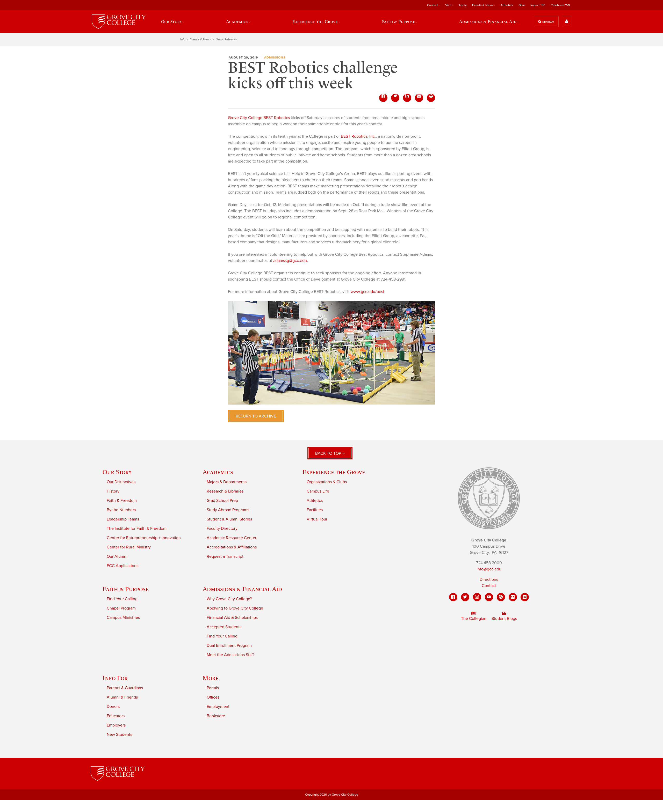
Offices (213, 697)
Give (521, 5)
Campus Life (318, 491)
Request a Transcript (225, 556)
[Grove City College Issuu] (501, 597)
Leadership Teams (123, 519)
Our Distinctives (121, 482)
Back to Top (328, 453)
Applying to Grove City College (235, 608)
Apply (463, 5)
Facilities (315, 509)
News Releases (226, 39)
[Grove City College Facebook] (453, 597)
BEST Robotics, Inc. (358, 136)
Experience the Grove (333, 471)
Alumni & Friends (122, 697)
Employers (116, 725)
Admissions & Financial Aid (242, 588)
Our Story (117, 471)
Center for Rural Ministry (129, 547)
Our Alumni (117, 556)
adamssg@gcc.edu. (290, 260)
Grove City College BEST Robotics (259, 117)
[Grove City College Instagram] (477, 597)
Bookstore (216, 715)
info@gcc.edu (489, 569)
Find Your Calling (122, 598)
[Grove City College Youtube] (489, 597)
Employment (218, 706)
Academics (218, 471)
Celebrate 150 (560, 5)
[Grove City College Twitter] (465, 597)
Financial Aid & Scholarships (232, 617)
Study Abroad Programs (228, 509)
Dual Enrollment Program (229, 645)
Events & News (200, 39)
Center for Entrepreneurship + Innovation (144, 537)
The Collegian (473, 618)
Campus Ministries (123, 617)
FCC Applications (122, 565)
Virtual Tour (317, 519)
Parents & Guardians (125, 688)
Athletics (507, 5)
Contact (489, 585)
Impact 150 (537, 5)
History (113, 491)
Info (182, 39)
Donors (113, 706)
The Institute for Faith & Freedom (137, 528)
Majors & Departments (227, 482)
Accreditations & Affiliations (232, 547)
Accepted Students (224, 626)
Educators (116, 715)
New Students (119, 734)
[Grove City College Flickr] (513, 597)
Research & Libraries (225, 491)
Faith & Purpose (126, 588)
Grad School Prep (222, 500)
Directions (489, 579)
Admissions (274, 57)
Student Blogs (504, 618)
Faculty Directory (222, 528)
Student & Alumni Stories (229, 519)
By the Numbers (121, 509)
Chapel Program (121, 608)
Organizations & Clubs (327, 482)
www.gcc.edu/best (367, 291)
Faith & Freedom (122, 500)
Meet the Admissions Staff (230, 654)
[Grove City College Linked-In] (525, 597)
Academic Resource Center (231, 537)
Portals (213, 688)
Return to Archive (256, 416)
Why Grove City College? (229, 598)
